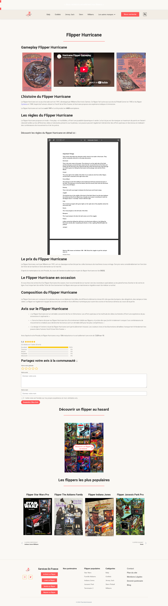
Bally (48, 14)
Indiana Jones (89, 580)
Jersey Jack (69, 14)
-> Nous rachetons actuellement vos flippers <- (84, 4)
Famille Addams (90, 576)
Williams (91, 14)
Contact (130, 569)
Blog (129, 585)
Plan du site (132, 573)
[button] (145, 14)
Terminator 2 (88, 588)
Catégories (110, 569)
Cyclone (24, 104)
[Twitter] (30, 577)
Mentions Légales (134, 577)
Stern (81, 14)
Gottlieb (58, 14)
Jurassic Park (89, 584)
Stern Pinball (110, 584)
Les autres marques (105, 14)
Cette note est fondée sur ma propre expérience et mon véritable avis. (51, 398)
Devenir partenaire (135, 581)
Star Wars (87, 573)
